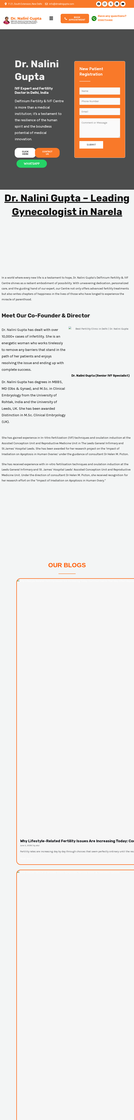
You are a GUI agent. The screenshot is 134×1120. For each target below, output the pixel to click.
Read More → (28, 858)
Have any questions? (112, 16)
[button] (51, 18)
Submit (91, 144)
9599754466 (105, 20)
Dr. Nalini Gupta (15, 330)
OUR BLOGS (67, 565)
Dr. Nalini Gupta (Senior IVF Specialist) (100, 375)
